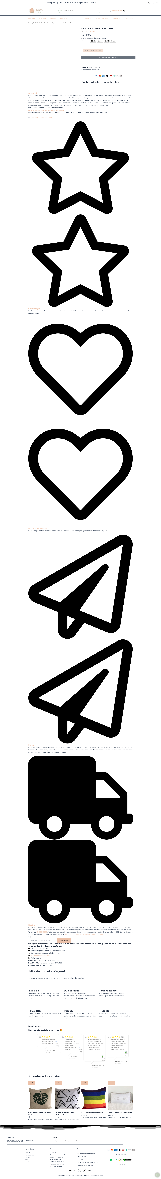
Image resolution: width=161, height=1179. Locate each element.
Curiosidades (29, 1162)
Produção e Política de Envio (59, 1155)
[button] (80, 93)
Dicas (26, 1159)
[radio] (93, 41)
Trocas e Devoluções (56, 1157)
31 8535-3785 (42, 932)
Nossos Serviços (29, 1155)
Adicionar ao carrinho (93, 50)
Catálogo (27, 1157)
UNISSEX (53, 18)
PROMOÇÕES (128, 18)
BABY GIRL (31, 18)
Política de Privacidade (57, 1161)
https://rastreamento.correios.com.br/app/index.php (84, 934)
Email (55, 1137)
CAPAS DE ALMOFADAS (41, 23)
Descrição (33, 93)
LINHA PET (75, 18)
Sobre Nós (28, 1152)
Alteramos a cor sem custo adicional (46, 110)
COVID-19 (53, 1152)
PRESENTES (87, 18)
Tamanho (85, 41)
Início (30, 23)
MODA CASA (63, 18)
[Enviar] (110, 1141)
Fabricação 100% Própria (37, 528)
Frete (85, 82)
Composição (34, 309)
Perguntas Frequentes (57, 1164)
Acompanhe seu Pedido (57, 1166)
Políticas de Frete (55, 1159)
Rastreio (32, 925)
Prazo (31, 745)
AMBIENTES (116, 18)
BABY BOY (42, 18)
